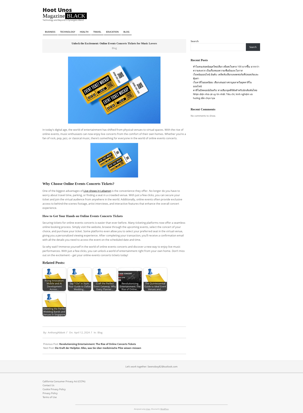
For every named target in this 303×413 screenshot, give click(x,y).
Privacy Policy (50, 393)
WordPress (164, 409)
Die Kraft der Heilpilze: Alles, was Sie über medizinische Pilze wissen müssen (98, 347)
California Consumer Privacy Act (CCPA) (64, 381)
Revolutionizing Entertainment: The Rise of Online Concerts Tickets (97, 344)
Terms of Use (50, 397)
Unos (148, 409)
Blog (114, 48)
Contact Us (48, 385)
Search (195, 41)
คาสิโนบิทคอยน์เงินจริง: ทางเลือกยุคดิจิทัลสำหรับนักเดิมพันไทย (225, 90)
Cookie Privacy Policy (54, 389)
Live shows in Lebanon (97, 191)
